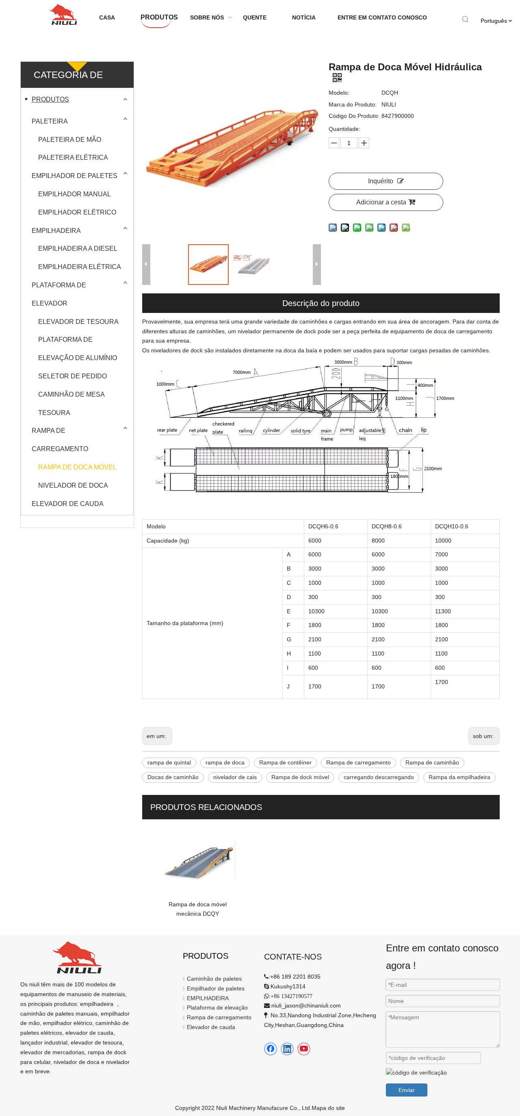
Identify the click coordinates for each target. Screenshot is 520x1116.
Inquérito (380, 181)
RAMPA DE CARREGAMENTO (60, 439)
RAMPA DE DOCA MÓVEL (77, 467)
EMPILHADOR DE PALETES (74, 175)
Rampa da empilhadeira (459, 777)
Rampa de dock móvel (300, 777)
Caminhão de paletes (214, 978)
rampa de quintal (169, 762)
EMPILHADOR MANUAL (74, 194)
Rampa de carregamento (358, 762)
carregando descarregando (379, 777)
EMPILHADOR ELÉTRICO (77, 212)
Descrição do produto (321, 303)
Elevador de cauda (211, 1027)
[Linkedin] (287, 1048)
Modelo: (339, 92)
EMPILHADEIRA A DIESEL (77, 248)
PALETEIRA (50, 121)
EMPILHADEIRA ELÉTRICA (79, 266)
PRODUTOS (50, 99)
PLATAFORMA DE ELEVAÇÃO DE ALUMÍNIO (77, 348)
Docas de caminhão (173, 777)
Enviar (407, 1090)
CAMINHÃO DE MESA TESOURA (71, 403)
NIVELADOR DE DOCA (73, 485)
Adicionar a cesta (381, 202)
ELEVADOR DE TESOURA (78, 321)
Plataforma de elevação (217, 1007)
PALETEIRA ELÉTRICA (73, 157)
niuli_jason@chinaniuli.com (306, 1005)
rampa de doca (225, 762)
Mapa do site (328, 1108)
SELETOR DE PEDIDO (72, 376)
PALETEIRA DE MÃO (69, 139)
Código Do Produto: (354, 116)
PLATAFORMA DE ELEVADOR (59, 294)
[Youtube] (303, 1048)
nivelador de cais (235, 777)
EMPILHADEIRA (56, 230)
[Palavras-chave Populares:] (465, 19)
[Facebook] (270, 1048)
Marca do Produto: (353, 104)
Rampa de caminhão (432, 762)
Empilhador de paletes (216, 988)
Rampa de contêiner (285, 762)
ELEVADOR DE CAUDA (68, 503)
